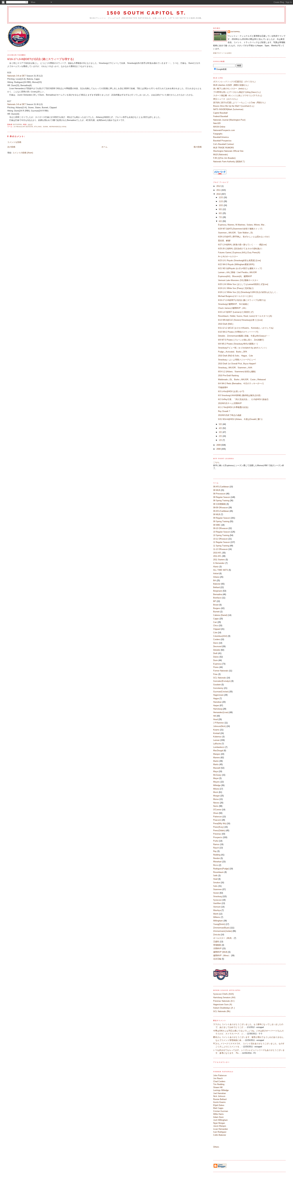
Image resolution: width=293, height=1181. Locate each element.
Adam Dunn (218, 1117)
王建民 (216, 941)
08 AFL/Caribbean (221, 486)
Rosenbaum (218, 872)
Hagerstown (218, 695)
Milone (216, 789)
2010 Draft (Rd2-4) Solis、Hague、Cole (235, 356)
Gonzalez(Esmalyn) (222, 681)
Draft (215, 653)
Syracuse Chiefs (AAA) (223, 994)
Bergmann (217, 591)
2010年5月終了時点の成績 (229, 415)
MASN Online (219, 127)
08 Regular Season (221, 497)
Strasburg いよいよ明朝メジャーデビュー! (237, 360)
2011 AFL (217, 556)
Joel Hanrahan (219, 1093)
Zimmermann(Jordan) (222, 931)
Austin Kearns (219, 1102)
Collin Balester (219, 1135)
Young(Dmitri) (219, 924)
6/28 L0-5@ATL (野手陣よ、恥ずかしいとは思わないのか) (243, 236)
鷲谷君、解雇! (224, 240)
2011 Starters (219, 559)
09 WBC (217, 525)
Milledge (217, 785)
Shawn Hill (217, 1087)
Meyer (216, 778)
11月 (221, 201)
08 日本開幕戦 (219, 504)
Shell (215, 879)
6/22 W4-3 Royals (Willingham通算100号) (236, 264)
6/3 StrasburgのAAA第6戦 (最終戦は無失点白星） (240, 395)
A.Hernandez (219, 563)
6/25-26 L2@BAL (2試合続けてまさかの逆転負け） (240, 248)
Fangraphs (217, 134)
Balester (217, 584)
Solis (215, 886)
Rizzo (215, 865)
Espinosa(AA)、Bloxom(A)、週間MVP (235, 276)
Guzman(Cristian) (221, 691)
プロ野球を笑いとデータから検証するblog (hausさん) (237, 92)
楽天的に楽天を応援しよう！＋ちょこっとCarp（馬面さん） (240, 102)
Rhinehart (217, 861)
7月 (220, 217)
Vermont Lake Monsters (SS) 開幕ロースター (238, 280)
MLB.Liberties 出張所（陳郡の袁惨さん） (231, 85)
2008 (218, 449)
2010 (218, 194)
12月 (221, 197)
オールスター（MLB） (223, 938)
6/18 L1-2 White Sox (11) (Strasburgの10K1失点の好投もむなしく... (248, 292)
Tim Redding (218, 1084)
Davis (215, 643)
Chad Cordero (219, 1081)
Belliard (216, 587)
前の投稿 (198, 147)
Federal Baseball (220, 116)
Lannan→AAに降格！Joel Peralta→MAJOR (237, 272)
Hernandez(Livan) (57, 126)
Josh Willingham (220, 1120)
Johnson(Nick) (219, 726)
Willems (216, 917)
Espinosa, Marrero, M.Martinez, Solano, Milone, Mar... (242, 225)
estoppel (235, 32)
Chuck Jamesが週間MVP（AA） (232, 308)
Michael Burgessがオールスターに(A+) (235, 296)
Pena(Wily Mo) (219, 823)
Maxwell (216, 768)
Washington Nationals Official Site (228, 151)
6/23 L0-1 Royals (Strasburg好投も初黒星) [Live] (239, 260)
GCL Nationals (219, 678)
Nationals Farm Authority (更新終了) (229, 161)
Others (216, 1147)
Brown (216, 605)
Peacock (217, 820)
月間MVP (217, 948)
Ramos (216, 844)
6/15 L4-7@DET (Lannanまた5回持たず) (235, 312)
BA (214, 580)
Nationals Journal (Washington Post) (229, 120)
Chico (215, 625)
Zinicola (216, 934)
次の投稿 (11, 147)
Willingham (218, 921)
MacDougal (218, 750)
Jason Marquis (219, 1126)
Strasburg (217, 896)
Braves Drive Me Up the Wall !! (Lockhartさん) (233, 106)
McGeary (217, 775)
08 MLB (216, 490)
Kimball (216, 733)
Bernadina (217, 594)
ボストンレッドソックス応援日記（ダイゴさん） (235, 81)
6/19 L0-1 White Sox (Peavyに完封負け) (235, 288)
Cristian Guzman (220, 1111)
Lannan (216, 740)
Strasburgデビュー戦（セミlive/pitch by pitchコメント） (243, 348)
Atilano (38, 126)
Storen (216, 893)
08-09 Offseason (220, 507)
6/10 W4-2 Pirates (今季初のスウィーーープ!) (238, 332)
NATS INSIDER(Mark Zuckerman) (228, 109)
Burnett (216, 611)
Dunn (45, 126)
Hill (214, 716)
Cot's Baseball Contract (223, 144)
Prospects (217, 837)
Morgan (216, 796)
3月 (220, 432)
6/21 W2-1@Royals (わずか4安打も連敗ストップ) (240, 268)
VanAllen (217, 903)
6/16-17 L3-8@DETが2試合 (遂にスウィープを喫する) (242, 300)
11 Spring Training (221, 546)
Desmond (217, 646)
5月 (220, 424)
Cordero (216, 639)
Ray (215, 851)
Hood (215, 719)
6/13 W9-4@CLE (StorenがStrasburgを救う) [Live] (240, 320)
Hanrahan (217, 702)
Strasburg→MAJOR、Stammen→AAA (235, 367)
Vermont (217, 907)
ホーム (104, 147)
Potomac (217, 834)
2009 (218, 445)
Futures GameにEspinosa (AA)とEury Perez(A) (239, 252)
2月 (220, 436)
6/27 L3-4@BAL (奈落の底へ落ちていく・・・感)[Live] (242, 244)
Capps (216, 619)
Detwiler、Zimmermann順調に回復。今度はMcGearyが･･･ (244, 336)
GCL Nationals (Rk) (221, 1011)
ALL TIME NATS (220, 570)
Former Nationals (220, 671)
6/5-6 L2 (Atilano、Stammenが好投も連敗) (237, 371)
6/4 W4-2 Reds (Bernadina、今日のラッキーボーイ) (241, 383)
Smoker (216, 882)
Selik (215, 875)
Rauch (216, 848)
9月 (220, 209)
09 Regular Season (221, 518)
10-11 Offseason (220, 539)
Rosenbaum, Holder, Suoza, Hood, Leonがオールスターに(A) (245, 316)
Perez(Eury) (218, 827)
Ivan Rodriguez (219, 1132)
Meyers (216, 782)
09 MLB (216, 514)
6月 (220, 221)
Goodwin (217, 684)
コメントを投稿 (14, 142)
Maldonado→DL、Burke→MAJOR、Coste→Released (242, 379)
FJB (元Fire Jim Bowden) (224, 158)
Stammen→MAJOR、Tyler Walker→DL (235, 233)
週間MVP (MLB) (220, 952)
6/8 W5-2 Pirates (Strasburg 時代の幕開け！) (238, 344)
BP (214, 601)
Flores (216, 667)
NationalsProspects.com (224, 130)
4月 (220, 428)
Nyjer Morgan (219, 1123)
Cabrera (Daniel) (220, 615)
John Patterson (220, 1075)
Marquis (216, 754)
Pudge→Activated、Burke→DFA (232, 352)
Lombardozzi (218, 747)
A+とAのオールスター (228, 256)
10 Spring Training (221, 535)
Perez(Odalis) (219, 830)
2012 (218, 186)
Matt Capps (218, 1108)
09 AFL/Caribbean (221, 511)
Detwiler (216, 650)
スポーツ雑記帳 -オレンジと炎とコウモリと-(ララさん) (237, 95)
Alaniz (216, 566)
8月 (220, 213)
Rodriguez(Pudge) (221, 869)
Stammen (217, 889)
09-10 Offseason (220, 528)
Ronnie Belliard (219, 1099)
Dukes (216, 657)
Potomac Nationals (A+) (223, 1001)
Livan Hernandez (220, 1129)
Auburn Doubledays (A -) (224, 1008)
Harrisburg (217, 709)
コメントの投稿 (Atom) (23, 153)
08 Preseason (219, 494)
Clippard (216, 629)
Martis (216, 764)
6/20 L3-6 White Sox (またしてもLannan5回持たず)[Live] (243, 284)
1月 (220, 440)
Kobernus (217, 736)
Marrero (216, 757)
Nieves (216, 803)
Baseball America (221, 137)
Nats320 (217, 123)
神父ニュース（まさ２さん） (226, 99)
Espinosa (217, 664)
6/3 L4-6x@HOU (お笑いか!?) (231, 391)
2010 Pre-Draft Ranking (228, 375)
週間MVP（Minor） (221, 955)
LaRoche (217, 744)
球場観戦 (217, 945)
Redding (216, 855)
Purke (215, 841)
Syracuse (217, 900)
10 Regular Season (23, 126)
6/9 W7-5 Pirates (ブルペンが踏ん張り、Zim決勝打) (241, 340)
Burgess (217, 608)
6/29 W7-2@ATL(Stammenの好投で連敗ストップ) (240, 229)
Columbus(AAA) (220, 636)
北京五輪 (217, 959)
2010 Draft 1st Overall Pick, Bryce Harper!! (237, 363)
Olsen (215, 813)
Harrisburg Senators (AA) (224, 997)
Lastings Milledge (221, 1090)
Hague (216, 698)
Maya (215, 771)
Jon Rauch (218, 1078)
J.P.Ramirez (218, 723)
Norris (215, 806)
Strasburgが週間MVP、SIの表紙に (233, 304)
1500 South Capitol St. (146, 13)
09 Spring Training (221, 521)
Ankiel (216, 573)
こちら (216, 462)
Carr (215, 622)
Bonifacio (217, 598)
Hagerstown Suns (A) (222, 1004)
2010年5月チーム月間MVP (231, 403)
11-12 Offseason (220, 549)
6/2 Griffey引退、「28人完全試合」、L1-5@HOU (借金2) (243, 399)
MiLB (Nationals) (220, 154)
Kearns (216, 730)
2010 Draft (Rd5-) (225, 324)
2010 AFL (217, 553)
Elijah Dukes (218, 1105)
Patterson (217, 816)
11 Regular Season (221, 542)
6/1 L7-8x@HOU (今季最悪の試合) (233, 407)
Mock (215, 792)
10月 (221, 205)
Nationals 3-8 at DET (16, 76)
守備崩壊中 (223, 387)
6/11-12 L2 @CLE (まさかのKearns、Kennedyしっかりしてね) (245, 328)
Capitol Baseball (220, 113)
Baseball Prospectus (222, 140)
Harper (216, 705)
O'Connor (217, 809)
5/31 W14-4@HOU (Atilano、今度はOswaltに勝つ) (240, 419)
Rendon (216, 858)
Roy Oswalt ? (224, 411)
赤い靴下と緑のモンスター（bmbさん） (231, 88)
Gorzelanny (218, 688)
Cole (215, 632)
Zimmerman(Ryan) (221, 928)
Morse (216, 799)
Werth (215, 914)
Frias (215, 674)
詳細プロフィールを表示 (222, 53)
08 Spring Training (221, 500)
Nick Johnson (219, 1096)
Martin (216, 761)
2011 (218, 190)
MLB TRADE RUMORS (223, 148)
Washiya (217, 910)
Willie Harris (218, 1114)
